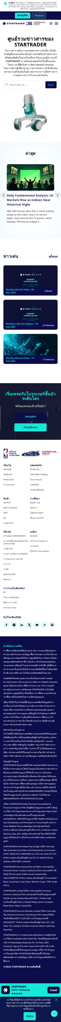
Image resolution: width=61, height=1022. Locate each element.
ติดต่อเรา (7, 579)
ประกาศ (7, 564)
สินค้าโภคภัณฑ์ (10, 507)
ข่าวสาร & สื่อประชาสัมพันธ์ (15, 554)
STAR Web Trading (38, 474)
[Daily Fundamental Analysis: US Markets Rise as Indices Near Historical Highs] (30, 177)
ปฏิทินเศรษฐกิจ (36, 513)
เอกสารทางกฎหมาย (39, 541)
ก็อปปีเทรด (34, 469)
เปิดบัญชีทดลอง (30, 427)
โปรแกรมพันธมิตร (11, 597)
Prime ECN (8, 479)
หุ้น (4, 518)
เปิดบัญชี (7, 469)
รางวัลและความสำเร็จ (13, 559)
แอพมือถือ (34, 484)
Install (53, 990)
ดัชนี (5, 513)
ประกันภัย (34, 546)
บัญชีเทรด (7, 474)
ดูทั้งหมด (53, 256)
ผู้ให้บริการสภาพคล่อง (39, 551)
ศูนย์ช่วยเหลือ (9, 574)
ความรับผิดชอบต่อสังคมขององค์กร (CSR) (15, 542)
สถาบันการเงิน (9, 607)
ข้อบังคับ (34, 536)
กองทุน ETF (8, 523)
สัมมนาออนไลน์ (37, 518)
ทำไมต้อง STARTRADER (14, 536)
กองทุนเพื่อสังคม (37, 490)
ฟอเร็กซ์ (6, 502)
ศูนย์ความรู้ (35, 502)
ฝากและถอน (8, 484)
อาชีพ (5, 569)
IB (4, 592)
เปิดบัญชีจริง (22, 15)
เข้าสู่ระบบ (39, 15)
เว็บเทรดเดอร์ (36, 479)
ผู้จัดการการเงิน (10, 602)
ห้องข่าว (33, 507)
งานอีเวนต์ (8, 548)
